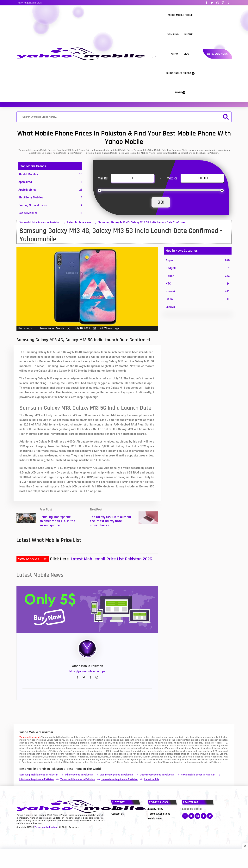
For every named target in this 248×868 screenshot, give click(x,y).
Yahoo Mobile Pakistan (46, 827)
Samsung (173, 34)
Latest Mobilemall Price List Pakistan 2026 (111, 559)
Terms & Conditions (159, 814)
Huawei (188, 34)
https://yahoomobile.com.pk (87, 671)
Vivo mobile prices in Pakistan (116, 774)
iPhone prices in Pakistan (79, 774)
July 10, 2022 (82, 328)
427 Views (106, 328)
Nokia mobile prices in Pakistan (198, 774)
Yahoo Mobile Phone (180, 15)
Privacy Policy (155, 809)
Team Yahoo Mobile (52, 328)
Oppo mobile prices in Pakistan (157, 774)
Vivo (186, 53)
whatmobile (137, 762)
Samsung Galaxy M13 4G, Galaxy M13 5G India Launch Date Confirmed (142, 222)
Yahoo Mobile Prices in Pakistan (40, 222)
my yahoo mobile (69, 759)
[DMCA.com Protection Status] (121, 818)
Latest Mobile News (79, 222)
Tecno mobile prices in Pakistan (77, 779)
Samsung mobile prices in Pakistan (38, 774)
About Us (116, 809)
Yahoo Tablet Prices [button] (179, 73)
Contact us (117, 814)
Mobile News (219, 53)
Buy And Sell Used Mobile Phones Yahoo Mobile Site (195, 756)
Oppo (174, 53)
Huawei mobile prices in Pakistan (120, 779)
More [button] (178, 92)
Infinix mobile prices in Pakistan (36, 779)
